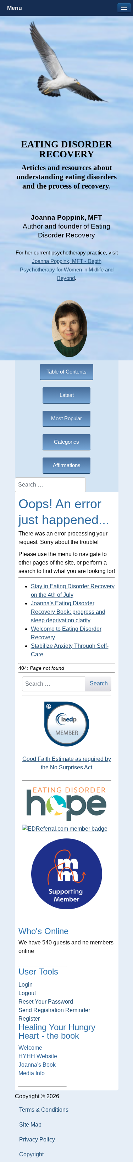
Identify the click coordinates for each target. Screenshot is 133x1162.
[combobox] (50, 484)
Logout (27, 993)
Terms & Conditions (43, 1110)
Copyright (31, 1154)
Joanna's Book (37, 1065)
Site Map (30, 1125)
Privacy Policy (37, 1139)
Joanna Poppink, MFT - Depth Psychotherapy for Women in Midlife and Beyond (66, 269)
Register (29, 1019)
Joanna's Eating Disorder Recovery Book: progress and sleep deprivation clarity (68, 611)
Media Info (31, 1073)
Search (99, 683)
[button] (124, 8)
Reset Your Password (45, 1002)
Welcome (30, 1048)
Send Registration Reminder (54, 1010)
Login (25, 985)
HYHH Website (37, 1056)
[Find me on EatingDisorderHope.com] (66, 803)
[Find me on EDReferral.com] (66, 829)
